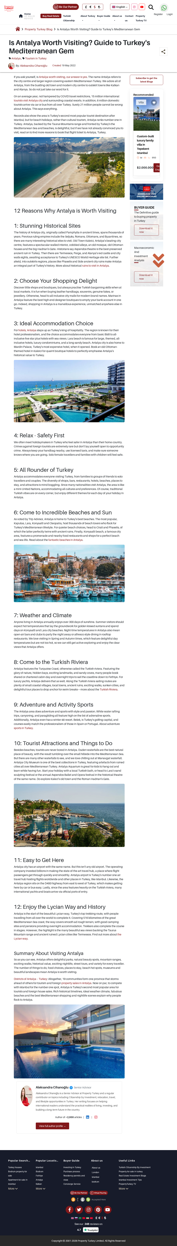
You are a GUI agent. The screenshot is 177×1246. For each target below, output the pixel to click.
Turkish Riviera (109, 689)
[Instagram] (134, 7)
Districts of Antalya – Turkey (30, 979)
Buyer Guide (103, 16)
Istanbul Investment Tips (130, 1179)
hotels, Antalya (27, 330)
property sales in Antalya (76, 983)
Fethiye (39, 1175)
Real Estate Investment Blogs (132, 1175)
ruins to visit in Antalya (95, 265)
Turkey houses (15, 1167)
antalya (16, 58)
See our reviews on (88, 1223)
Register (158, 14)
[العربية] (80, 1218)
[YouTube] (142, 7)
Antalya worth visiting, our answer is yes (63, 77)
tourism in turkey (35, 58)
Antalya (39, 1179)
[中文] (84, 1218)
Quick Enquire (159, 167)
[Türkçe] (92, 1218)
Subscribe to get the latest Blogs (146, 80)
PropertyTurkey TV (127, 1184)
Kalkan (39, 1184)
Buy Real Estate (51, 16)
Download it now (146, 230)
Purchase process (71, 1171)
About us (117, 16)
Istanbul (39, 1167)
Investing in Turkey (72, 1167)
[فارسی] (88, 1218)
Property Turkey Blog (38, 29)
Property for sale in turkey (131, 1171)
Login (170, 14)
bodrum (95, 1181)
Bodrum (39, 1171)
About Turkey (88, 16)
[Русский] (76, 1218)
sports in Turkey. (24, 728)
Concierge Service (72, 1184)
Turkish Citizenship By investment (135, 1167)
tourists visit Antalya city (28, 100)
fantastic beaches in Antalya (65, 540)
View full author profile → (52, 1125)
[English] (73, 1218)
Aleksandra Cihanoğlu (33, 65)
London (95, 1172)
